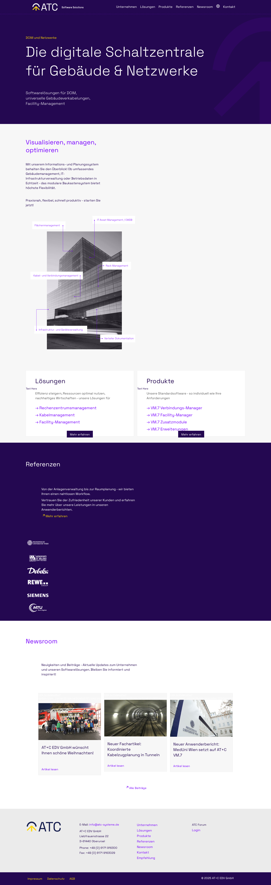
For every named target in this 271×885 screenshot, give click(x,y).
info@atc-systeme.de (104, 824)
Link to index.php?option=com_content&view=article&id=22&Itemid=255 (137, 696)
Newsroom (145, 847)
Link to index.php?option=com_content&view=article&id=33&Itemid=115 (69, 783)
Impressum (35, 878)
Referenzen (145, 841)
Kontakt (143, 852)
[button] (260, 874)
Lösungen (144, 830)
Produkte (144, 836)
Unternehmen (147, 825)
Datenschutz (55, 878)
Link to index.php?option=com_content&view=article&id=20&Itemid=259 (203, 696)
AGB (72, 878)
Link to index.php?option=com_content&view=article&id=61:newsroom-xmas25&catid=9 (70, 698)
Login (196, 830)
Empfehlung (146, 858)
